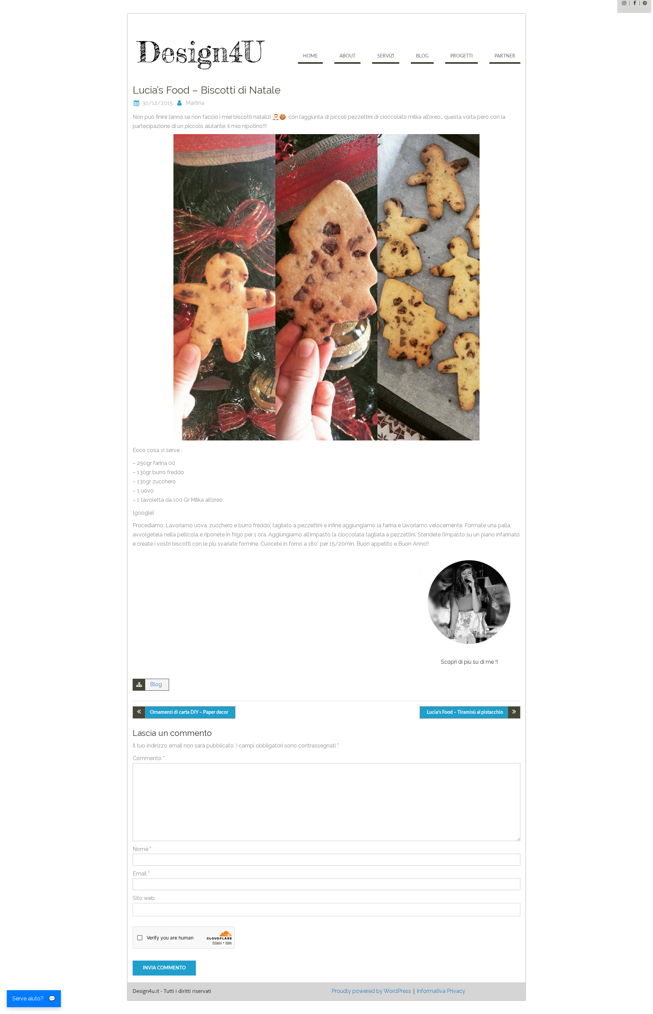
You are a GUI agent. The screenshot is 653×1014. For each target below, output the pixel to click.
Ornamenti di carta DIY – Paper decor (189, 712)
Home (310, 56)
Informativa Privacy (441, 991)
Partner (505, 56)
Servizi (385, 56)
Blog (422, 56)
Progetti (461, 56)
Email (141, 873)
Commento (149, 758)
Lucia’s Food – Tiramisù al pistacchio (465, 712)
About (347, 56)
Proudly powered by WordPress (371, 991)
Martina (195, 103)
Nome (142, 849)
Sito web (144, 898)
